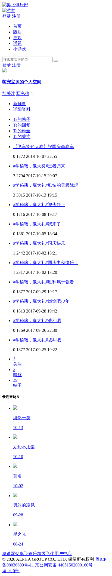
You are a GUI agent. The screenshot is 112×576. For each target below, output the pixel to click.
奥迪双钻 (11, 553)
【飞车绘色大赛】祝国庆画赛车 (43, 146)
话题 (17, 43)
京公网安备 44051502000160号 (64, 565)
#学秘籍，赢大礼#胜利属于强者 (43, 282)
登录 (6, 16)
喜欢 (17, 37)
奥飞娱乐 (28, 553)
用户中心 (63, 553)
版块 (17, 32)
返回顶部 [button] (11, 570)
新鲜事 (19, 103)
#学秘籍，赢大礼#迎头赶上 (39, 204)
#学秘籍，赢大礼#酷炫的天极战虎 (45, 185)
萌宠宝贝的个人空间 (21, 81)
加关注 (8, 93)
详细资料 (21, 109)
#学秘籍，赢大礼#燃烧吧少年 (41, 301)
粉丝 (21, 130)
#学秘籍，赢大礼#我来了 (37, 224)
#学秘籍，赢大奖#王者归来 (39, 166)
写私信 (22, 93)
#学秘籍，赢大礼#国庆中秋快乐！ (45, 262)
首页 (17, 26)
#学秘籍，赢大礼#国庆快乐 (39, 243)
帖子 (21, 119)
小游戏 (19, 49)
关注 (21, 136)
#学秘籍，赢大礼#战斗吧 (37, 320)
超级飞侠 (45, 553)
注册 (16, 16)
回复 (21, 125)
